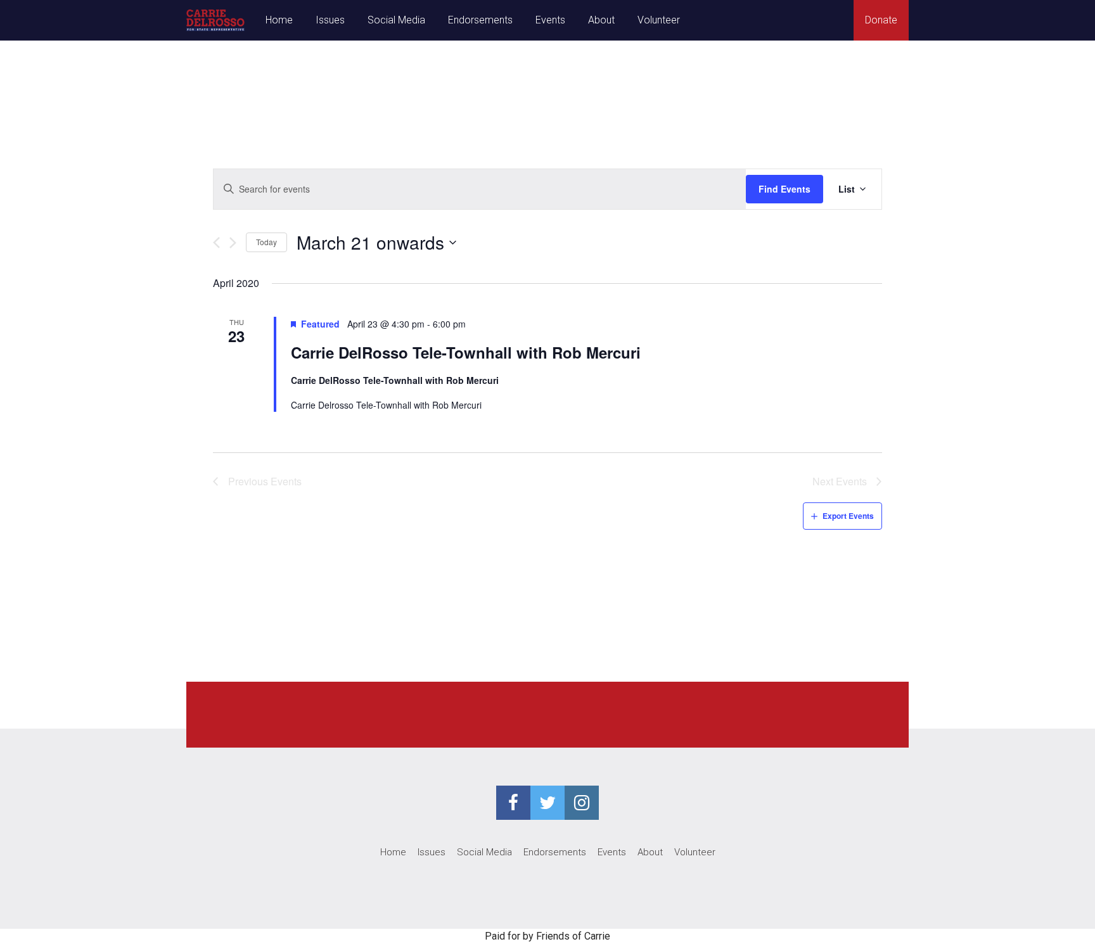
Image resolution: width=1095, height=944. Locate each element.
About (601, 20)
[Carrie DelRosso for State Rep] (215, 20)
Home (279, 20)
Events (550, 20)
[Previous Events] (216, 242)
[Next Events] (232, 242)
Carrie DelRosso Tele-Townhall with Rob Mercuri (466, 352)
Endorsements (480, 20)
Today (266, 241)
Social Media (396, 20)
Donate (881, 20)
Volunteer (658, 20)
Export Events (848, 515)
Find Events (784, 188)
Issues (330, 20)
